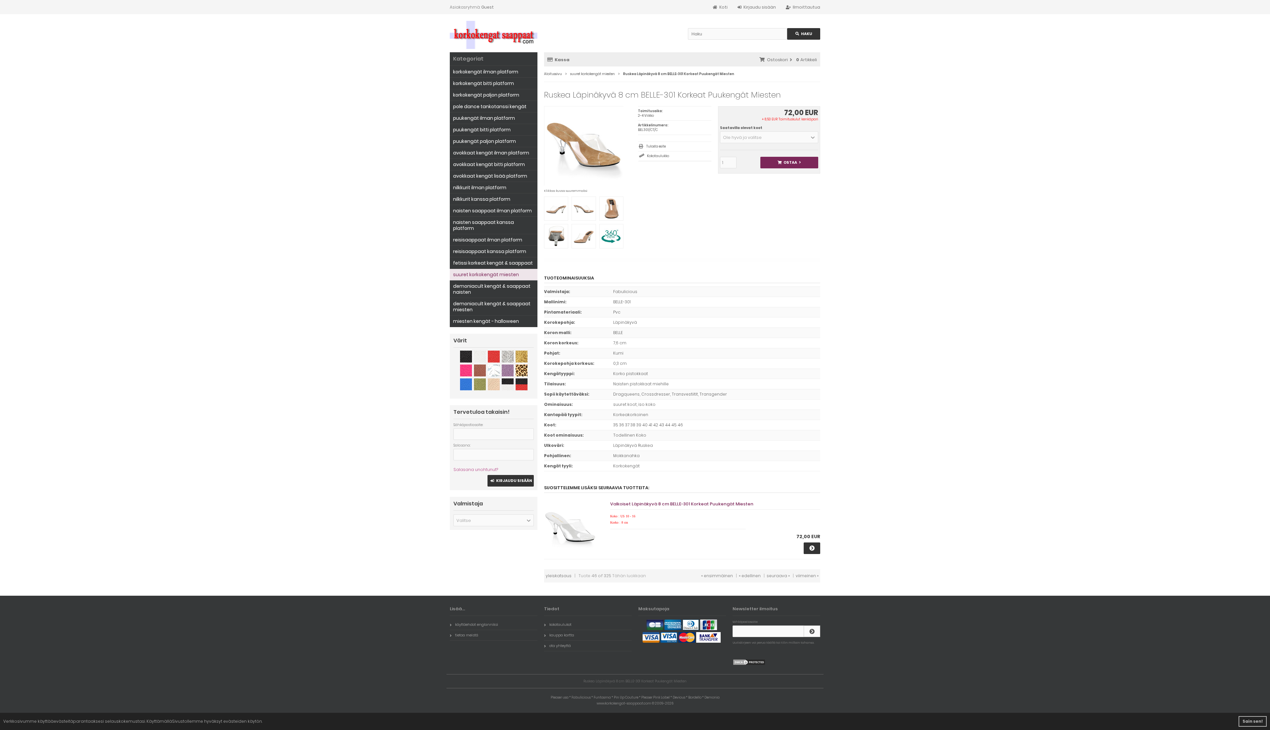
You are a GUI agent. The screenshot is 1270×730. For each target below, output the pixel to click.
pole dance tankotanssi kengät (490, 106)
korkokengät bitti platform (483, 83)
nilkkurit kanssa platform (481, 199)
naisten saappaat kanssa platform (483, 225)
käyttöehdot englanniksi (476, 624)
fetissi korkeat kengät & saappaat (493, 263)
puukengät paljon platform (484, 141)
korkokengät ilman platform (485, 71)
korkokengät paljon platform (486, 95)
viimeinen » (807, 576)
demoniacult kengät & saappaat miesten (491, 306)
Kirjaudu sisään (511, 480)
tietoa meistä (466, 635)
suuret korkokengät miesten (486, 274)
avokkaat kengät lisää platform (490, 176)
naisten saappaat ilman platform (492, 210)
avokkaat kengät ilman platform (491, 153)
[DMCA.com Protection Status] (749, 664)
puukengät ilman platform (484, 118)
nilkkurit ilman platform (479, 187)
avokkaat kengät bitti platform (489, 164)
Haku (804, 33)
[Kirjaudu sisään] (812, 631)
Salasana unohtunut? (475, 469)
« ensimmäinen (717, 576)
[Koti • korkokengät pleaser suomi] (493, 35)
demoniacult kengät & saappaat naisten (491, 289)
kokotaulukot (560, 624)
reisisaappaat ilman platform (487, 239)
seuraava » (778, 576)
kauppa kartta (561, 635)
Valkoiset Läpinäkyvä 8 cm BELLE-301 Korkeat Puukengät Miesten (681, 504)
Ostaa (789, 162)
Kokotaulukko (658, 155)
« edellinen (750, 576)
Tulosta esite (656, 146)
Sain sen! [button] (1253, 721)
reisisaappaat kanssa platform (489, 251)
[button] (769, 137)
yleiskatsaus (559, 576)
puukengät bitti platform (482, 129)
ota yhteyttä (560, 645)
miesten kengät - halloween (486, 321)
